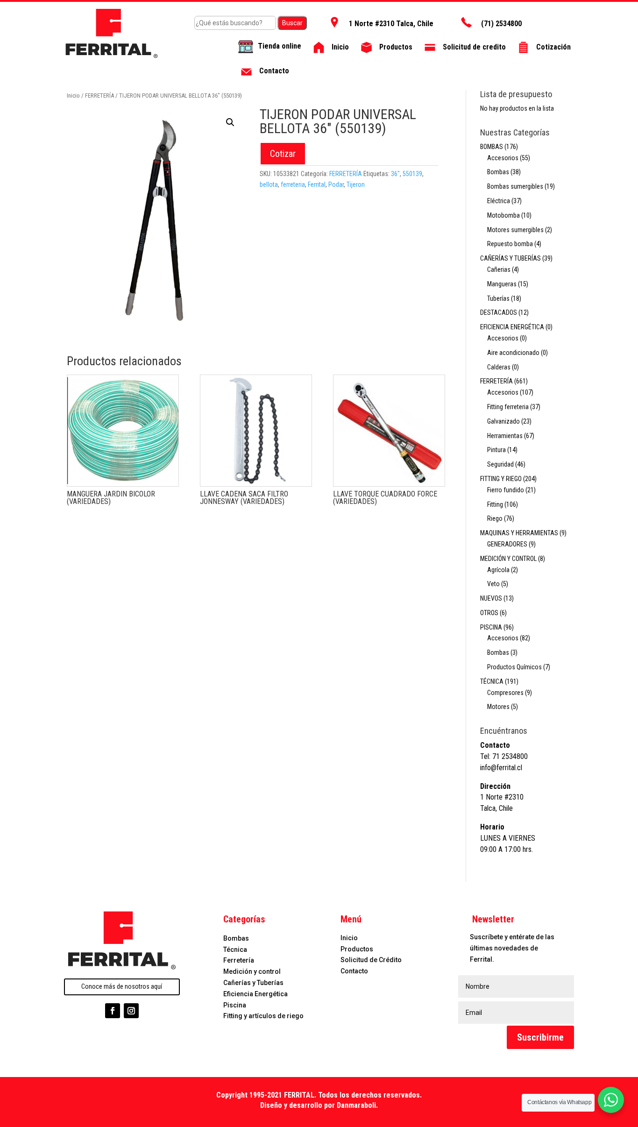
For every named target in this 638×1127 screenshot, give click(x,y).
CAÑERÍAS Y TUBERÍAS (510, 258)
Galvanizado (503, 421)
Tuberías (498, 298)
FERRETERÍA (99, 95)
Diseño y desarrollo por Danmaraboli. (319, 1105)
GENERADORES (507, 544)
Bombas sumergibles (515, 186)
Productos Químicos (514, 667)
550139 (412, 173)
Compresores (505, 692)
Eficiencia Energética (255, 994)
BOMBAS (491, 146)
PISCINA (491, 627)
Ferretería (238, 960)
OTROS (489, 613)
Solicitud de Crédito (371, 960)
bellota (269, 184)
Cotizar (283, 153)
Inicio (73, 95)
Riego (495, 518)
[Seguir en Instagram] (131, 1010)
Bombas (498, 172)
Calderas (498, 367)
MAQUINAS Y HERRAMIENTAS (519, 533)
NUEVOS (491, 598)
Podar (336, 184)
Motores (498, 706)
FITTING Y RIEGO (501, 478)
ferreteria (293, 184)
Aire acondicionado (513, 352)
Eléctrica (498, 201)
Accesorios (502, 158)
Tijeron (356, 184)
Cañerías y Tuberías (253, 982)
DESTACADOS (498, 312)
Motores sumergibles (515, 230)
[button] (230, 122)
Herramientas (505, 435)
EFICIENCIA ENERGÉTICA (512, 327)
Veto (493, 584)
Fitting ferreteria (508, 407)
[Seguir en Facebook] (112, 1010)
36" (395, 173)
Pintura (496, 450)
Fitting (495, 504)
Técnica (235, 949)
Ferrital (317, 184)
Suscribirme (540, 1037)
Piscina (234, 1005)
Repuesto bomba (510, 244)
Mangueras (502, 284)
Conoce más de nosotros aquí (121, 986)
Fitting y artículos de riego (263, 1016)
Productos (356, 949)
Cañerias (498, 269)
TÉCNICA (491, 681)
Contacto (354, 971)
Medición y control (252, 971)
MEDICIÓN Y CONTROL (508, 558)
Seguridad (500, 464)
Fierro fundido (505, 490)
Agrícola (498, 570)
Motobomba (503, 215)
